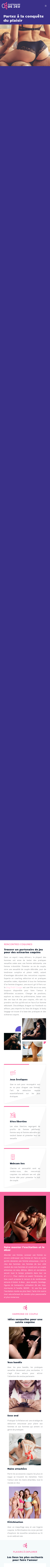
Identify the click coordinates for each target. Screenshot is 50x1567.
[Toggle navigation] (45, 5)
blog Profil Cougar (14, 987)
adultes (9, 1276)
